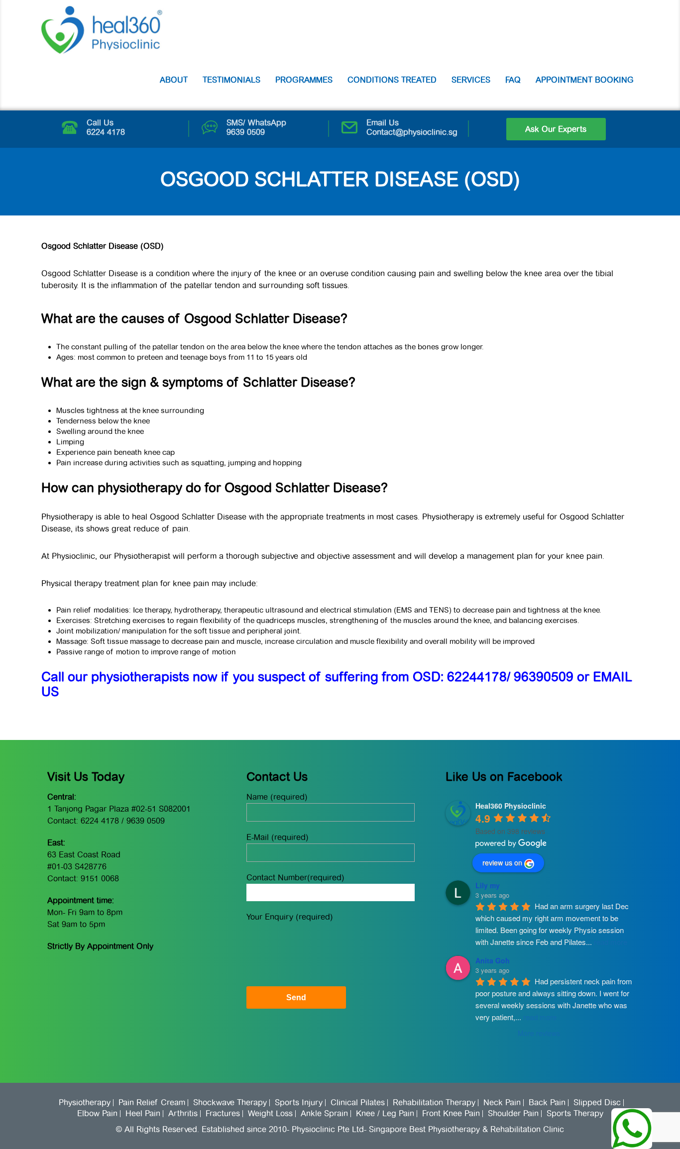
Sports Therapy (575, 1113)
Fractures (223, 1113)
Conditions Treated (392, 80)
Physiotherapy (85, 1102)
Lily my (487, 885)
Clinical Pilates (358, 1102)
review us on (502, 862)
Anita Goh (492, 960)
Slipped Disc (597, 1102)
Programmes (304, 80)
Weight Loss (270, 1113)
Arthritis (183, 1113)
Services (471, 80)
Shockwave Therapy (230, 1102)
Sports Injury (299, 1102)
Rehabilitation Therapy (434, 1102)
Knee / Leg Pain (385, 1113)
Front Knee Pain (451, 1113)
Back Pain (547, 1102)
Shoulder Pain (513, 1113)
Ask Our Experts (555, 129)
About (174, 80)
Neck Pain (502, 1102)
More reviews (539, 1033)
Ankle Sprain (324, 1113)
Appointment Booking (585, 80)
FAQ (513, 80)
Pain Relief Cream (151, 1102)
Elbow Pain (97, 1113)
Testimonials (231, 80)
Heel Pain (142, 1113)
